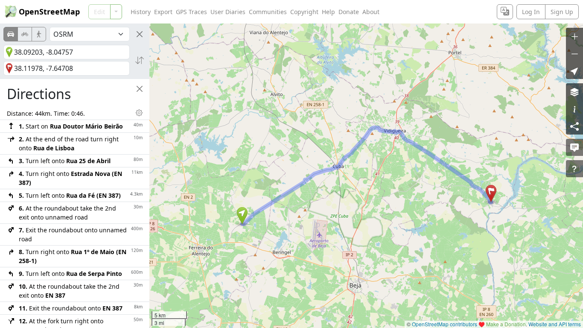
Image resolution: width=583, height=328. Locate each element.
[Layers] (574, 91)
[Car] (10, 34)
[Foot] (39, 34)
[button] (242, 215)
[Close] (139, 34)
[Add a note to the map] (574, 147)
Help (328, 12)
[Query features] (574, 168)
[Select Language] (505, 11)
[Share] (574, 126)
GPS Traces (191, 12)
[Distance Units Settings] (139, 113)
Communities (268, 12)
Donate (348, 12)
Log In (531, 12)
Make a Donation (506, 324)
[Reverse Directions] (139, 60)
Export (163, 12)
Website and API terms (554, 324)
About (370, 12)
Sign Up (562, 12)
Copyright (304, 12)
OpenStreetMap (49, 11)
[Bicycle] (24, 34)
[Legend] (574, 108)
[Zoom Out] (574, 53)
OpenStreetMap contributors (444, 324)
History (141, 12)
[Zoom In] (574, 36)
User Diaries (227, 12)
